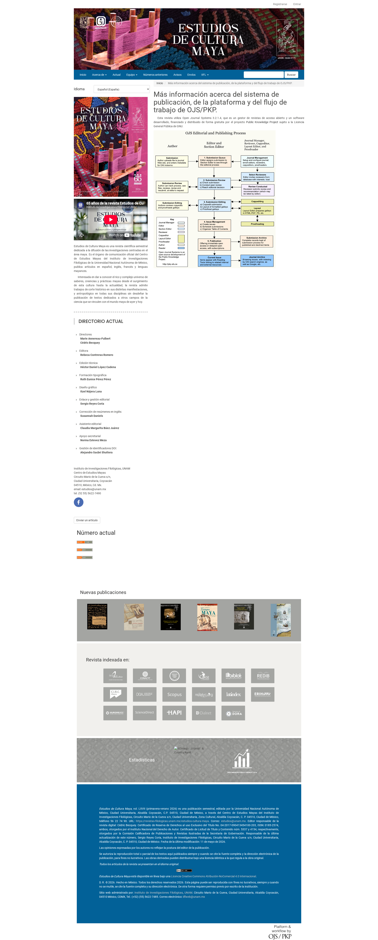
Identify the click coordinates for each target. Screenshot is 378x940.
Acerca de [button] (98, 74)
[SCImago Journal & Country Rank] (189, 750)
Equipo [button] (130, 74)
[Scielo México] (115, 675)
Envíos (191, 74)
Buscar (291, 74)
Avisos (177, 74)
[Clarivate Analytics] (174, 675)
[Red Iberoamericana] (263, 675)
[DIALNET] (204, 712)
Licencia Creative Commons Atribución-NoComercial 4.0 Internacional (213, 876)
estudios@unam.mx (233, 821)
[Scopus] (174, 694)
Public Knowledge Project (262, 122)
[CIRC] (115, 694)
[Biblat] (233, 675)
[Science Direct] (145, 712)
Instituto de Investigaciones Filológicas (158, 892)
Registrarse (280, 4)
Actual (116, 74)
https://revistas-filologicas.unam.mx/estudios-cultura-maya (172, 821)
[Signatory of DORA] (233, 712)
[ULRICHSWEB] (115, 712)
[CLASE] (204, 675)
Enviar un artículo (87, 520)
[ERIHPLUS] (263, 694)
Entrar (297, 4)
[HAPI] (174, 712)
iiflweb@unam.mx (194, 896)
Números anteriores (155, 74)
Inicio (83, 74)
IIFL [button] (204, 74)
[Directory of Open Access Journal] (145, 694)
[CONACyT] (145, 675)
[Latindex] (233, 694)
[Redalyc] (204, 694)
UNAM (188, 892)
